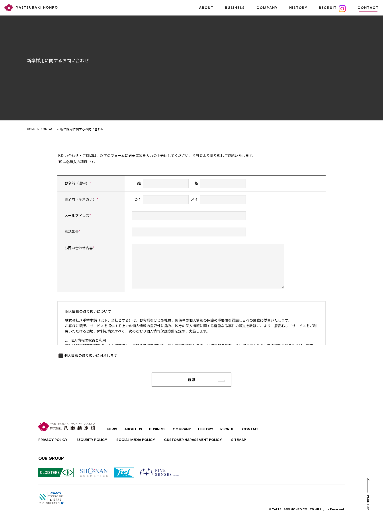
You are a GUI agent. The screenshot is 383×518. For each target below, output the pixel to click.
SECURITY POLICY (91, 439)
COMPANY (267, 7)
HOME (31, 129)
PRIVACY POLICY (52, 439)
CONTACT (368, 7)
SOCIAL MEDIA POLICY (135, 439)
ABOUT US (133, 429)
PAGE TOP (368, 502)
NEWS (112, 429)
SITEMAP (238, 439)
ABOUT (206, 7)
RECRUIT (328, 7)
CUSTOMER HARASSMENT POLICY (193, 439)
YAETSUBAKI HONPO (36, 7)
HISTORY (298, 7)
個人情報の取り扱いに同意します (90, 355)
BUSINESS (235, 7)
